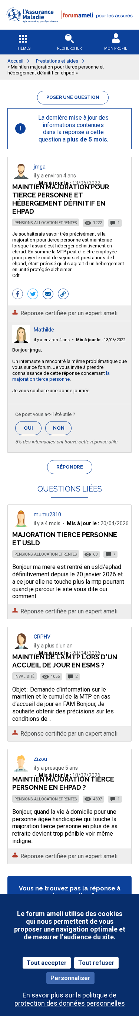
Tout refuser (96, 962)
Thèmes (23, 48)
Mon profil (115, 48)
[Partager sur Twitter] (32, 295)
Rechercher (69, 48)
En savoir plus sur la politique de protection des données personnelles (69, 999)
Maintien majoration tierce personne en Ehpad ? (63, 783)
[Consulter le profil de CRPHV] (21, 647)
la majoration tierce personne (61, 376)
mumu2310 (47, 514)
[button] (69, 27)
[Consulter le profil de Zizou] (21, 769)
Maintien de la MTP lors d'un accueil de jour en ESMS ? (64, 661)
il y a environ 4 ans (52, 339)
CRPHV (42, 637)
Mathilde (44, 330)
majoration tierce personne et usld (64, 539)
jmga (40, 167)
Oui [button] (33, 428)
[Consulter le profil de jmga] (21, 177)
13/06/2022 (100, 339)
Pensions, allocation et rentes (45, 223)
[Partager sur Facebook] (17, 295)
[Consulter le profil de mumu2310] (21, 525)
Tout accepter (47, 962)
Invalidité (24, 676)
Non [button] (62, 430)
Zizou (40, 759)
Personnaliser (70, 978)
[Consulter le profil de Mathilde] (21, 340)
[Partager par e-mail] (48, 295)
